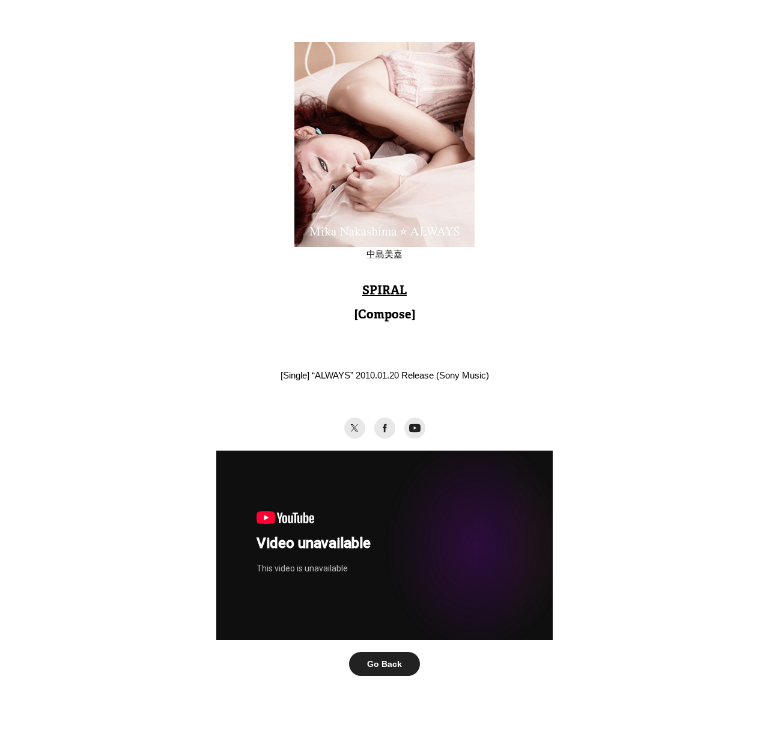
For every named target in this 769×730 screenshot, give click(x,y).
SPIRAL (384, 290)
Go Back (384, 664)
